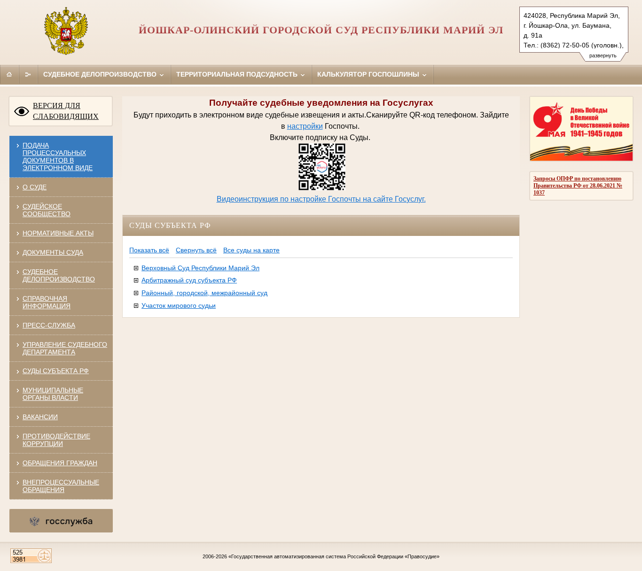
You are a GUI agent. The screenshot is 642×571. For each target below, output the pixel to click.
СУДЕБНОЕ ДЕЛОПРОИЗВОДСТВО (59, 275)
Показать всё (149, 250)
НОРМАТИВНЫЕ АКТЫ (58, 233)
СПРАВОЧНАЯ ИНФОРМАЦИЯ (46, 302)
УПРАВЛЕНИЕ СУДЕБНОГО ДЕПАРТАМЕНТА (65, 348)
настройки (305, 126)
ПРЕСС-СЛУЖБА (49, 325)
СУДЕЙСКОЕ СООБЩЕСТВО (46, 210)
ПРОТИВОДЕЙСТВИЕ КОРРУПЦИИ (56, 439)
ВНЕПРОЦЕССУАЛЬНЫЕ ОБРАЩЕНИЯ (61, 485)
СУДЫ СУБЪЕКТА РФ (56, 371)
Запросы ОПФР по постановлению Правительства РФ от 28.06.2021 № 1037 (577, 185)
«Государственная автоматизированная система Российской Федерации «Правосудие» (333, 556)
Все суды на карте (251, 250)
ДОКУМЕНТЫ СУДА (53, 252)
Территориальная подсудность (237, 74)
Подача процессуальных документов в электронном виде (58, 156)
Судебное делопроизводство (100, 74)
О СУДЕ (35, 187)
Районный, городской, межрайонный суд (204, 293)
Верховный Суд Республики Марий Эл (200, 268)
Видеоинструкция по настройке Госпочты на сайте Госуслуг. (321, 199)
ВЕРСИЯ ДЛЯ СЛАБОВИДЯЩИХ (66, 111)
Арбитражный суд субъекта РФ (189, 280)
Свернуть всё (196, 250)
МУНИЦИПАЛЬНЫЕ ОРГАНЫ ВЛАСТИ (53, 393)
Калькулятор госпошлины (369, 74)
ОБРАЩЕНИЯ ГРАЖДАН (60, 463)
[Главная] (9, 74)
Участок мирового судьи (178, 305)
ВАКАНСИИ (40, 417)
